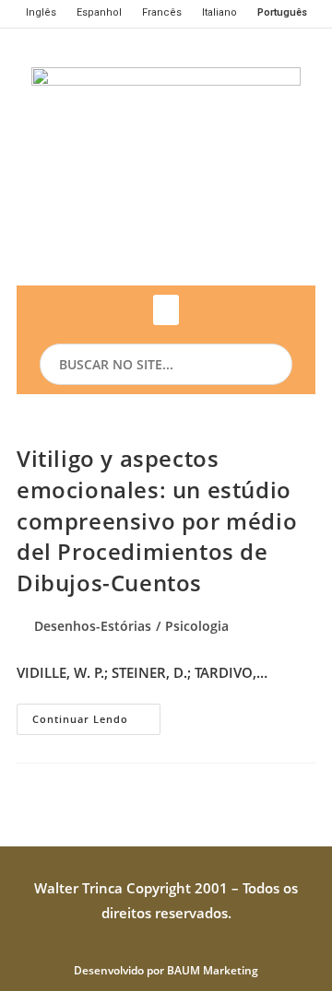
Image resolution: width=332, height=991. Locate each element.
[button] (166, 310)
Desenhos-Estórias (92, 626)
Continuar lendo (96, 715)
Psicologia (197, 626)
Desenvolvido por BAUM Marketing (166, 970)
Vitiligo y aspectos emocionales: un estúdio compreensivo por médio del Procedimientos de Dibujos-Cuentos (157, 520)
